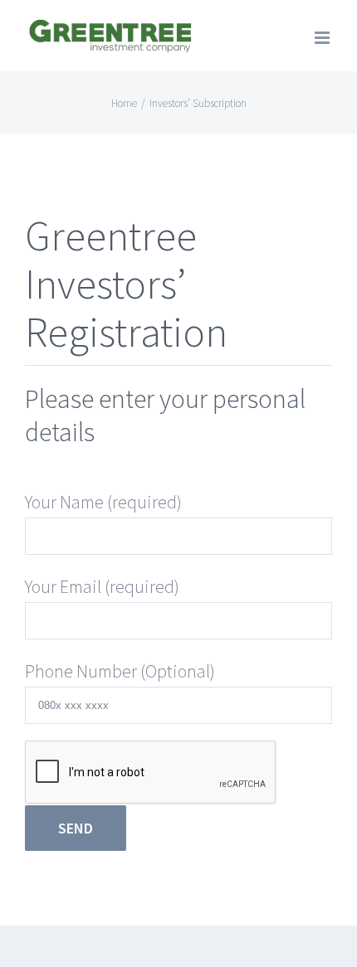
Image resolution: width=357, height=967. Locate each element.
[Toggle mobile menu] (323, 37)
